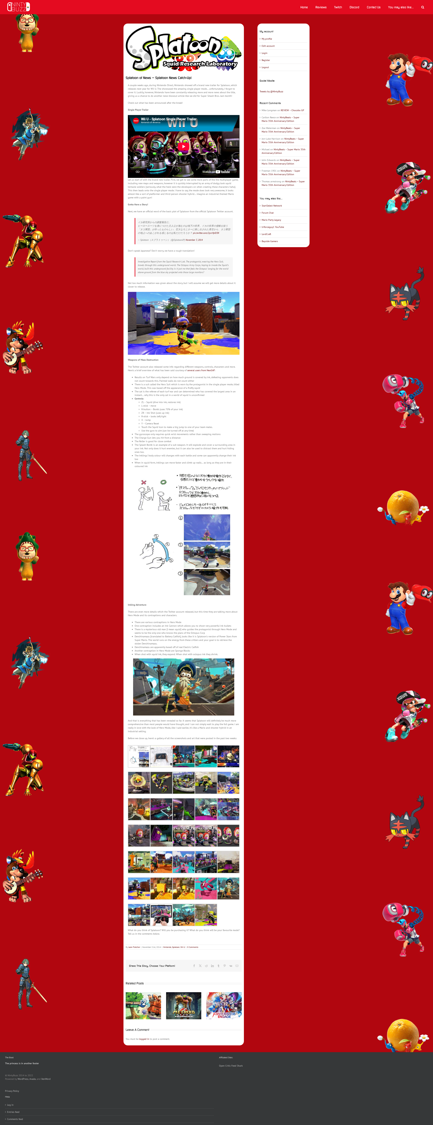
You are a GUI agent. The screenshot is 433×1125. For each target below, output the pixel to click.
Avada (32, 1078)
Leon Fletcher (134, 947)
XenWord (46, 1078)
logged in (144, 1038)
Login (264, 53)
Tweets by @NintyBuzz (271, 91)
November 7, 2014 (194, 239)
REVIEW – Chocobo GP (292, 110)
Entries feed (13, 1111)
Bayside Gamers (270, 241)
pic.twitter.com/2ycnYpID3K (206, 232)
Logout (265, 67)
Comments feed (15, 1119)
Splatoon (176, 947)
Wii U (182, 947)
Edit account (268, 45)
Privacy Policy (12, 1090)
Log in (10, 1104)
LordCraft (266, 234)
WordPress (23, 1078)
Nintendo (167, 947)
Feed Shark (237, 1065)
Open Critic (225, 1065)
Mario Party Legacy (271, 219)
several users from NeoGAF (201, 370)
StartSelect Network (272, 205)
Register (266, 60)
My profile (267, 38)
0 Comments (192, 947)
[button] (422, 7)
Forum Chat (268, 212)
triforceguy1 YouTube (273, 227)
